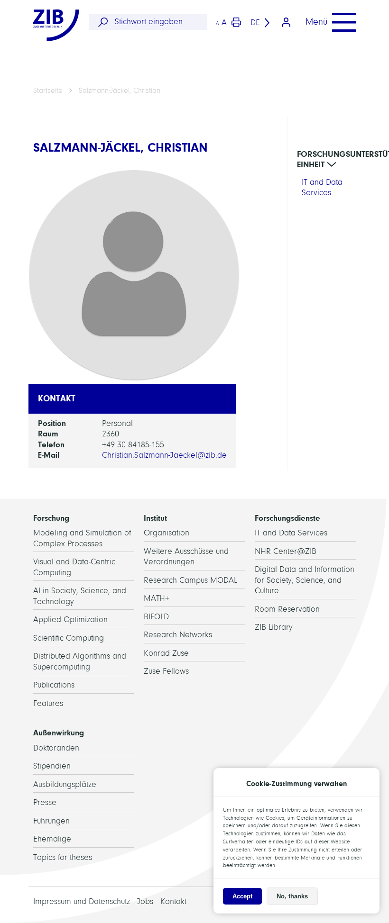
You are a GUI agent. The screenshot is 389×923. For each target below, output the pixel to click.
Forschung (51, 518)
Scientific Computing (68, 637)
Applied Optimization (70, 619)
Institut (155, 518)
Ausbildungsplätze (64, 784)
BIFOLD (156, 616)
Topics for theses (62, 857)
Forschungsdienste (287, 518)
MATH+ (156, 598)
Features (48, 703)
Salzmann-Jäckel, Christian (119, 90)
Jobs (145, 901)
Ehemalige (52, 838)
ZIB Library (274, 627)
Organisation (166, 532)
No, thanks (292, 896)
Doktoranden (56, 747)
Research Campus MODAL (190, 580)
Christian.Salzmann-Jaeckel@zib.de (164, 455)
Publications (53, 684)
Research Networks (178, 634)
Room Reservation (287, 609)
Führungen (51, 820)
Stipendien (52, 765)
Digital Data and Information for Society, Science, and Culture (304, 580)
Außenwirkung (58, 732)
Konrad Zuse (166, 653)
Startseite (48, 90)
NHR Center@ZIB (285, 551)
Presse (44, 802)
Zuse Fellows (166, 671)
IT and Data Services (291, 532)
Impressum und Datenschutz (81, 901)
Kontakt (173, 901)
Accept (242, 896)
